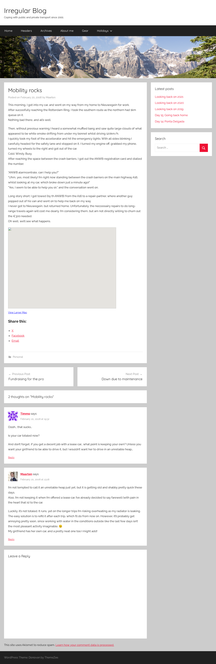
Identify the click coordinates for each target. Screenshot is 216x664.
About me (66, 30)
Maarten (51, 97)
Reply (11, 457)
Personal (18, 356)
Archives (46, 30)
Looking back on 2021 (169, 96)
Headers (26, 30)
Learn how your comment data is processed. (85, 645)
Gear (85, 30)
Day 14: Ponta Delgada (169, 121)
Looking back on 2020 (169, 103)
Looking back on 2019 (169, 109)
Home (8, 30)
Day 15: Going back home (171, 115)
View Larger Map (17, 312)
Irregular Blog (25, 10)
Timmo (25, 413)
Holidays (103, 30)
